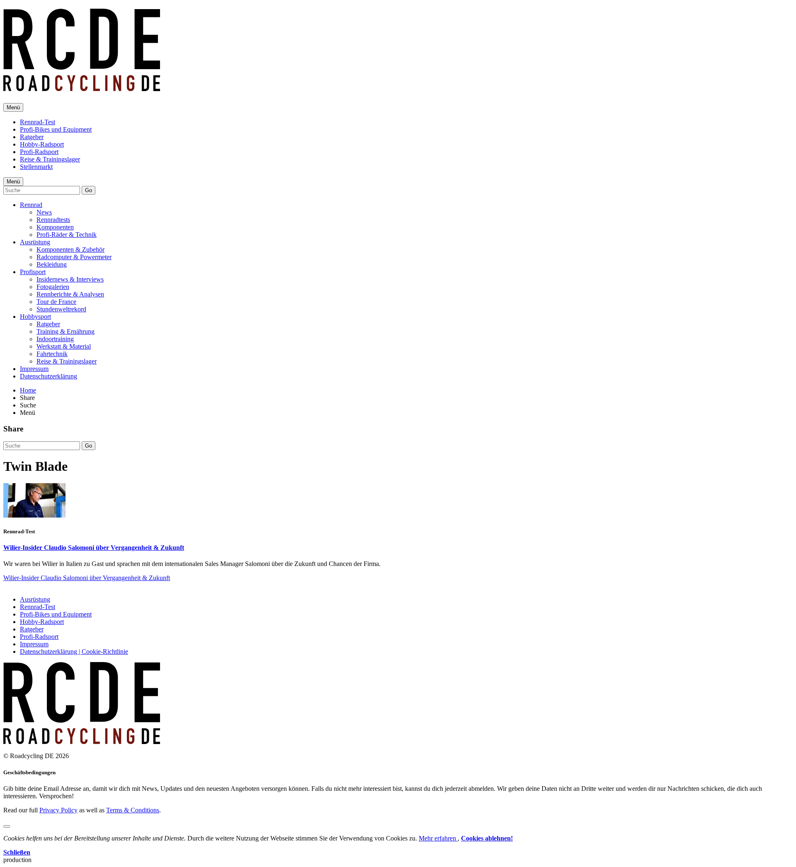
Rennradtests (53, 219)
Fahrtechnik (52, 353)
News (44, 212)
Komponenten (55, 227)
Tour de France (56, 301)
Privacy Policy (58, 810)
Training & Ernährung (65, 331)
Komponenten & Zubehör (70, 249)
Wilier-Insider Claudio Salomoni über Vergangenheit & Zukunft (93, 547)
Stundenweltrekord (61, 309)
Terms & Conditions (132, 810)
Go (88, 190)
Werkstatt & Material (63, 346)
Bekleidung (51, 264)
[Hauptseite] (81, 86)
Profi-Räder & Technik (66, 234)
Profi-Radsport (39, 151)
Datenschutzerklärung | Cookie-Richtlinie (74, 651)
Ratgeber (32, 136)
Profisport (33, 271)
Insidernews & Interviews (70, 279)
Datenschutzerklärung (48, 376)
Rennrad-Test (37, 121)
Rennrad (31, 204)
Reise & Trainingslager (50, 159)
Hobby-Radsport (42, 144)
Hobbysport (35, 316)
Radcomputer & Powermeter (74, 256)
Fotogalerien (52, 286)
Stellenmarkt (36, 166)
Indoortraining (55, 338)
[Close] (6, 826)
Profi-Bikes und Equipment (56, 129)
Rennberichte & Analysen (70, 294)
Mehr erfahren (438, 838)
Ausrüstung (35, 242)
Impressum (34, 368)
